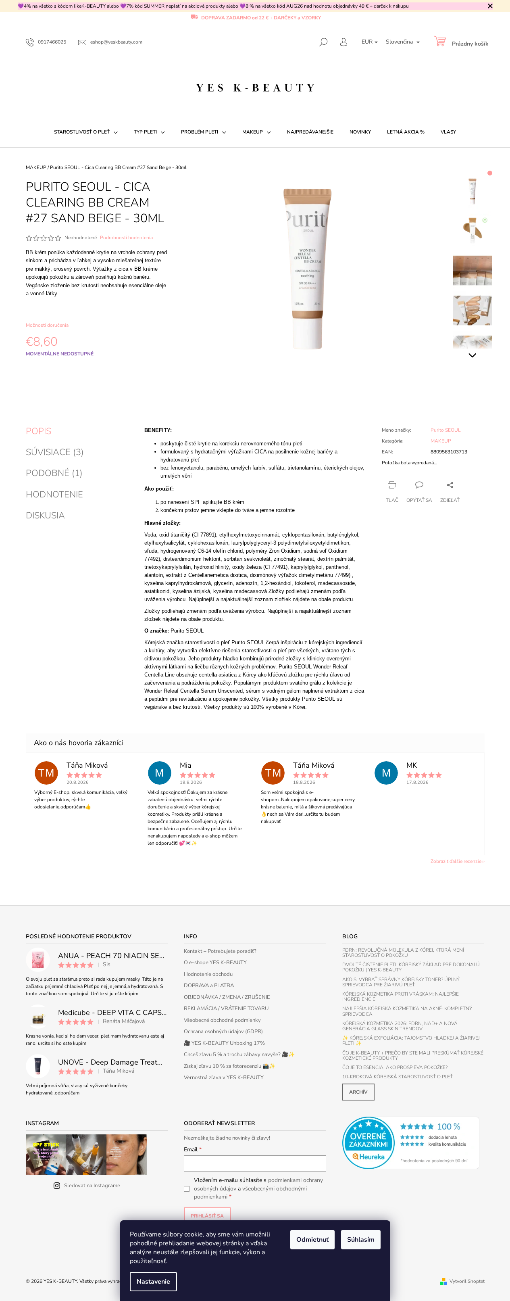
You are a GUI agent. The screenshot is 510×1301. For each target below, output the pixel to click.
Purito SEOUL (446, 430)
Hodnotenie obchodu (208, 974)
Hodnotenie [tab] (54, 494)
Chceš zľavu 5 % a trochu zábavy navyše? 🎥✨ (239, 1054)
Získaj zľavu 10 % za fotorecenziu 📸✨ (229, 1066)
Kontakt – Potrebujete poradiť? (220, 951)
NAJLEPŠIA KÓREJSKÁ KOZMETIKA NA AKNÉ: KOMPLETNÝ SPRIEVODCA (407, 1011)
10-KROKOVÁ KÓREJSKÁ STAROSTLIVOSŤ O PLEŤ (397, 1077)
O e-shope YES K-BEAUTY (215, 962)
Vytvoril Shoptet (467, 1281)
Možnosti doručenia (47, 325)
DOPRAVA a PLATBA (209, 985)
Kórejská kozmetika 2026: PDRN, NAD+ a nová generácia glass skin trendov (400, 1026)
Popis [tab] (38, 431)
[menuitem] (86, 132)
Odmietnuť (312, 1239)
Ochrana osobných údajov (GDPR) (223, 1031)
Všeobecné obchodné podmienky (222, 1020)
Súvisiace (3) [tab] (55, 452)
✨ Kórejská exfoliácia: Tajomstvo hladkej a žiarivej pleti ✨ (411, 1041)
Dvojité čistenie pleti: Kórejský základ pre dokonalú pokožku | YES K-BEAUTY (411, 967)
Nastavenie (153, 1281)
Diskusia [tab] (45, 515)
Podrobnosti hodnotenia (126, 237)
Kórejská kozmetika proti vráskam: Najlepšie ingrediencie (400, 997)
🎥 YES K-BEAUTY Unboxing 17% (224, 1043)
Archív (358, 1092)
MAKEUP (441, 441)
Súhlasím (361, 1239)
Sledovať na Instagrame (92, 1185)
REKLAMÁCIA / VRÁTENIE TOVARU (226, 1008)
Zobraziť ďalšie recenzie (456, 861)
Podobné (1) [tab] (54, 473)
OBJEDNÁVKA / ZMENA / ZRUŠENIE (227, 997)
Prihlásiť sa (207, 1216)
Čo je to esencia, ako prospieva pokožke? (395, 1067)
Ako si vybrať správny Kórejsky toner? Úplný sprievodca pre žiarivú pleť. (401, 982)
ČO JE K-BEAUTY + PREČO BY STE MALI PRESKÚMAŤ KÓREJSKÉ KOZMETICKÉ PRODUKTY (412, 1055)
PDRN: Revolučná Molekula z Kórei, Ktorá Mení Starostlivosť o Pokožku (403, 953)
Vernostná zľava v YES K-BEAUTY (224, 1077)
